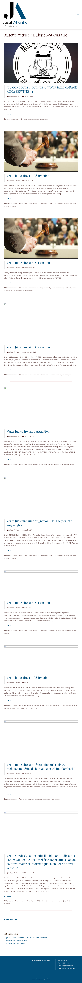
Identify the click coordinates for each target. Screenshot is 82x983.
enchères (24, 203)
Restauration (67, 705)
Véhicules (13, 708)
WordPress (47, 979)
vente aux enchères (63, 203)
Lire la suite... (8, 114)
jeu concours (44, 119)
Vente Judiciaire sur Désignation (28, 263)
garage (25, 119)
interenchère (44, 203)
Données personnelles (65, 966)
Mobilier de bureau (56, 705)
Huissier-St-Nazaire (14, 96)
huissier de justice (33, 119)
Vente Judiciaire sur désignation (28, 431)
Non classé (9, 901)
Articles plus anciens (10, 919)
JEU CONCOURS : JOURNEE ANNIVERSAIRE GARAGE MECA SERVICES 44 (28, 938)
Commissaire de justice (28, 288)
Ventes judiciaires (11, 203)
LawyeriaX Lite (35, 979)
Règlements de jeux (12, 119)
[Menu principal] (78, 15)
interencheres (44, 705)
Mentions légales (63, 960)
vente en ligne (17, 290)
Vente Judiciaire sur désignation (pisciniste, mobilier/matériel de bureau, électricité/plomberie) (41, 767)
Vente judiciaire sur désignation (28, 176)
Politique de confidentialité (41, 960)
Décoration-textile (27, 705)
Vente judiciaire (13, 206)
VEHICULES (52, 203)
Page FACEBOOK (63, 963)
